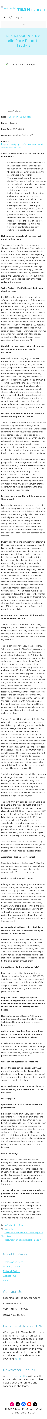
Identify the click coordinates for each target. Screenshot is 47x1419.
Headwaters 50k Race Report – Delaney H (23, 1240)
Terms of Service (13, 1261)
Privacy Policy (11, 1266)
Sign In (19, 17)
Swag (6, 1280)
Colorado (8, 1229)
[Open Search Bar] (11, 17)
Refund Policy (11, 1271)
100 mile (8, 1225)
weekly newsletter (16, 1376)
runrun (31, 9)
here (17, 1358)
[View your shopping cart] (4, 17)
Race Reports (20, 1225)
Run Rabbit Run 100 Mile (19, 117)
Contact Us (9, 1275)
